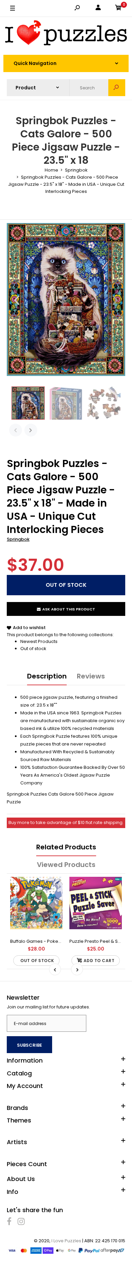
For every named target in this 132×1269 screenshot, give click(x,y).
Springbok (18, 539)
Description (47, 676)
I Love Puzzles (66, 1241)
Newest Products (39, 641)
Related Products (66, 847)
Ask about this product (68, 609)
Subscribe (29, 1045)
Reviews (91, 676)
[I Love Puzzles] (66, 34)
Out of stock (33, 648)
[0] (118, 8)
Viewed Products (66, 864)
